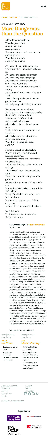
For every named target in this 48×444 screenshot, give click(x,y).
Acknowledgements (9, 386)
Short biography (36, 225)
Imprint (4, 396)
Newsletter (29, 391)
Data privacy (6, 393)
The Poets (23, 17)
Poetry (4, 17)
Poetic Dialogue (38, 17)
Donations (5, 388)
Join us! (4, 391)
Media (27, 388)
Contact (28, 386)
